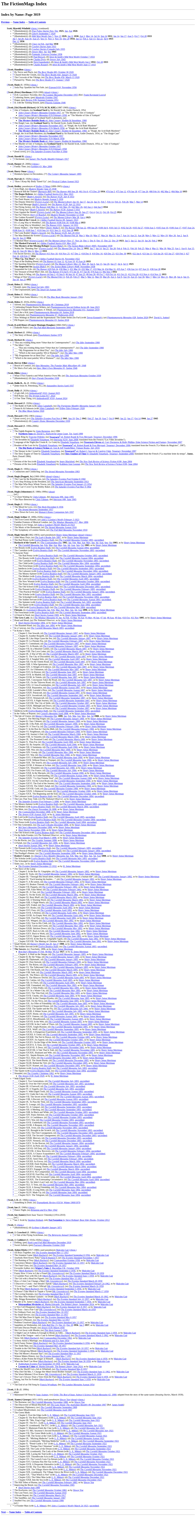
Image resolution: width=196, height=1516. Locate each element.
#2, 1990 (84, 1394)
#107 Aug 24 (188, 228)
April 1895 (72, 579)
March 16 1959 (86, 1286)
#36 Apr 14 (132, 269)
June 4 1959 (91, 1358)
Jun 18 (16, 279)
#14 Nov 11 (155, 274)
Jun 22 (100, 39)
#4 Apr (81, 617)
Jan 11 (70, 36)
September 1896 (57, 853)
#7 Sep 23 (80, 274)
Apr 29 (23, 251)
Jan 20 (41, 944)
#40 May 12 (47, 207)
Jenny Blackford (67, 461)
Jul (45, 51)
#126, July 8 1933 (60, 196)
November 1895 (65, 1047)
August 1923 (65, 181)
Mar (79, 542)
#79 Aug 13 (96, 272)
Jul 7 (15, 39)
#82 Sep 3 (107, 272)
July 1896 (42, 843)
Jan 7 (92, 248)
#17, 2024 (42, 396)
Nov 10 (58, 39)
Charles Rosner (40, 64)
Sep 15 (43, 39)
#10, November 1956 (63, 87)
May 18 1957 (49, 1346)
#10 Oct (126, 617)
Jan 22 (123, 418)
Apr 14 (126, 235)
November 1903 (62, 471)
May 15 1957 (65, 1278)
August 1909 (47, 615)
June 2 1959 (101, 1333)
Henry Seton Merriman (66, 535)
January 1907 (49, 1498)
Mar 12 (90, 277)
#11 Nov (135, 617)
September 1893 (75, 568)
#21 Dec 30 (121, 253)
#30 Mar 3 (64, 269)
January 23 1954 (71, 484)
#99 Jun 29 (92, 228)
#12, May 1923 (55, 194)
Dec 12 (16, 41)
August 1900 (67, 773)
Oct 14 (137, 418)
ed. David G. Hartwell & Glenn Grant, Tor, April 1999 (50, 434)
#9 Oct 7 (100, 274)
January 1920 (79, 406)
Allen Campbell (44, 406)
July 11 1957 (68, 1263)
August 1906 (47, 1500)
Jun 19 (98, 418)
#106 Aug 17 (175, 228)
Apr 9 (119, 277)
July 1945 (58, 59)
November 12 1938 (67, 215)
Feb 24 (69, 235)
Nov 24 (78, 240)
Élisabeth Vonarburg (40, 439)
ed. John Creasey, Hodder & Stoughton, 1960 (52, 120)
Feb (74, 542)
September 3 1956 (75, 1351)
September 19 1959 (39, 1364)
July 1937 (56, 512)
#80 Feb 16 (154, 191)
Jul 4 (120, 264)
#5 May (88, 617)
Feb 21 (118, 202)
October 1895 (73, 1037)
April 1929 (31, 1076)
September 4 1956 (56, 1270)
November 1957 (40, 125)
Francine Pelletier (36, 437)
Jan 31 (97, 202)
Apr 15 (191, 248)
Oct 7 (136, 36)
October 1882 (49, 1490)
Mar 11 (155, 248)
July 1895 (69, 1006)
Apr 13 (92, 39)
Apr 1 (177, 248)
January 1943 (65, 297)
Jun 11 (186, 277)
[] (7, 69)
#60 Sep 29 (67, 191)
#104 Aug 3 (149, 228)
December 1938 (45, 378)
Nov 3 (51, 39)
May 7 (149, 277)
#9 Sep (118, 617)
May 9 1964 (73, 487)
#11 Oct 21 (122, 274)
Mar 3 (82, 235)
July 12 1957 (73, 1299)
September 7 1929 (43, 33)
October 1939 (83, 375)
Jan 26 (148, 240)
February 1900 (61, 726)
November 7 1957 (80, 1258)
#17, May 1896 (70, 522)
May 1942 (44, 1210)
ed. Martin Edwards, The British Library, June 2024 (50, 1366)
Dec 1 (86, 240)
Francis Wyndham (48, 1384)
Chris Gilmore (39, 497)
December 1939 (51, 421)
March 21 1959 (84, 1374)
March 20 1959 (85, 1281)
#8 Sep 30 (90, 274)
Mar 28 (66, 217)
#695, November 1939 (90, 246)
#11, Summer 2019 (78, 310)
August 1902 (30, 845)
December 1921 (110, 1472)
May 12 (155, 235)
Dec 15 (99, 240)
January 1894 (87, 592)
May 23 (68, 264)
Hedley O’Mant (43, 186)
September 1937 (35, 509)
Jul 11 (125, 264)
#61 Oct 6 (83, 191)
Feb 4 (119, 248)
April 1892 (56, 907)
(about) (47, 92)
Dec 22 (107, 240)
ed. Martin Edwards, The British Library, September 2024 (56, 1304)
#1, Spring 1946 (57, 368)
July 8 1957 (71, 1307)
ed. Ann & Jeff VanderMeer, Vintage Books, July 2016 (59, 448)
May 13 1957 (51, 1314)
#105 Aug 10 (162, 228)
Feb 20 (69, 277)
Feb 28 (125, 202)
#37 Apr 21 (144, 269)
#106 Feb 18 (57, 222)
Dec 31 (80, 248)
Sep (49, 51)
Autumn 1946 (55, 102)
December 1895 (58, 1058)
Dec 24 (67, 248)
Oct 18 (106, 212)
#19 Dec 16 (97, 253)
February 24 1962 (91, 1283)
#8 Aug (110, 617)
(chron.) (34, 28)
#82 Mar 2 (165, 191)
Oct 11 (99, 212)
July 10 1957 (72, 1348)
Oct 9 (111, 418)
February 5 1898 (38, 801)
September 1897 (65, 695)
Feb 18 (133, 248)
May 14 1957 (53, 1320)
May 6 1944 (49, 151)
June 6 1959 (92, 1377)
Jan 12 (79, 39)
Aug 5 (130, 36)
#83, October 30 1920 (56, 72)
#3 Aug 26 (81, 261)
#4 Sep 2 (45, 274)
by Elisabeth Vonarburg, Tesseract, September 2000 (99, 453)
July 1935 (48, 49)
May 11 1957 (64, 1353)
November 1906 (31, 830)
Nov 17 (61, 240)
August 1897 (63, 687)
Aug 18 (28, 39)
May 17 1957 (52, 1252)
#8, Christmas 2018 (47, 304)
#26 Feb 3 (180, 253)
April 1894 (74, 584)
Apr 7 (119, 235)
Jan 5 (127, 240)
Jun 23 (23, 238)
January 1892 (72, 871)
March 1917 (49, 1495)
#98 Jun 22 (75, 228)
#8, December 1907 (78, 1405)
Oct (110, 542)
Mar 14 (139, 202)
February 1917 (49, 159)
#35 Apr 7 (121, 269)
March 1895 (61, 970)
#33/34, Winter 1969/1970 (58, 1202)
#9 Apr (56, 951)
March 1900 (64, 734)
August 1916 (61, 527)
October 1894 (82, 581)
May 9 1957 (54, 1294)
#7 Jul (103, 617)
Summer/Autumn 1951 (42, 100)
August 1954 (78, 1384)
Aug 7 (105, 418)
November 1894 (80, 597)
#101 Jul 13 (114, 228)
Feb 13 (56, 277)
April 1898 (54, 713)
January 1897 (61, 633)
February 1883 (59, 1482)
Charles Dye (39, 59)
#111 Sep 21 (55, 230)
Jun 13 (99, 264)
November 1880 (49, 1402)
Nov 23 (57, 36)
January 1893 (84, 573)
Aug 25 (35, 39)
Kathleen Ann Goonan (70, 464)
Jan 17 (83, 202)
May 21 (164, 277)
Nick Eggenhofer (41, 62)
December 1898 (34, 812)
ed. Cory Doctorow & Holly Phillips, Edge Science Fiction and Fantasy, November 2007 (133, 442)
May (37, 51)
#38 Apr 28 (155, 269)
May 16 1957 (49, 1265)
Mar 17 (96, 235)
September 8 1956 (71, 1255)
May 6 (31, 251)
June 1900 (66, 757)
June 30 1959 (74, 1361)
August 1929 (32, 814)
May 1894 (73, 563)
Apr (70, 31)
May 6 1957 (61, 1317)
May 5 (148, 235)
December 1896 (52, 825)
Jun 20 (106, 264)
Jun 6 (92, 264)
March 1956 (53, 1327)
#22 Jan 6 (136, 253)
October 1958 (47, 54)
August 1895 (60, 1016)
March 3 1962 (91, 1335)
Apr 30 (141, 277)
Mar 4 (148, 248)
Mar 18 (163, 248)
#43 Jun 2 (88, 207)
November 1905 (56, 1485)
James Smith (117, 1405)
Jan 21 (106, 248)
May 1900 (74, 353)
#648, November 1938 (73, 266)
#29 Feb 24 (47, 269)
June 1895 (58, 995)
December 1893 (81, 586)
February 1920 (72, 408)
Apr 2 (82, 36)
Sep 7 (42, 36)
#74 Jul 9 (58, 272)
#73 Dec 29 (94, 191)
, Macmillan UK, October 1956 (57, 1268)
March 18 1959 (78, 1309)
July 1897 (48, 537)
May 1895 (60, 985)
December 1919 (49, 1242)
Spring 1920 (31, 411)
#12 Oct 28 (133, 274)
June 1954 (56, 1340)
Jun (93, 542)
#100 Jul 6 (103, 228)
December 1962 (58, 1338)
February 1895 (77, 589)
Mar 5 (83, 277)
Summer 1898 (44, 840)
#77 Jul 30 (85, 272)
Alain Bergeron (43, 431)
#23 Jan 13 (147, 253)
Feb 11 (126, 248)
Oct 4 (92, 212)
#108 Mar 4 (75, 222)
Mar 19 (98, 277)
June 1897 (60, 672)
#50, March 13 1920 (62, 77)
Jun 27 (113, 264)
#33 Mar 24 (98, 269)
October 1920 (49, 1245)
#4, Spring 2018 (54, 312)
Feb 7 (103, 202)
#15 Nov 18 (46, 253)
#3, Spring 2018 (49, 320)
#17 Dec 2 (75, 253)
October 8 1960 (66, 479)
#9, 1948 (61, 365)
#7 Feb (31, 951)
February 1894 (72, 1151)
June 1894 (74, 605)
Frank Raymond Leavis (94, 95)
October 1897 (72, 703)
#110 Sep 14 (42, 230)
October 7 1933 (72, 57)
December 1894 (79, 571)
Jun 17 (123, 36)
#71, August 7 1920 (53, 80)
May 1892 (57, 920)
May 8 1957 (72, 1369)
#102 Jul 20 (126, 228)
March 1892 (61, 894)
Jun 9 (185, 235)
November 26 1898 (42, 809)
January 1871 (47, 1227)
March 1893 (47, 628)
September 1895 (69, 1027)
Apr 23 (134, 277)
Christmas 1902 (40, 1073)
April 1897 (70, 656)
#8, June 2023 (75, 307)
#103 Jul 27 (138, 228)
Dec (56, 31)
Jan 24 (90, 202)
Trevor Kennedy (94, 317)
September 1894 (81, 566)
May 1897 (67, 664)
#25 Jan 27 (169, 253)
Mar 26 (106, 277)
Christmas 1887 (65, 1235)
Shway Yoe (65, 1399)
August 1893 (83, 599)
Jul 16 (97, 36)
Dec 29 (66, 39)
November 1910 (68, 530)
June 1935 (44, 46)
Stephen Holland (35, 1220)
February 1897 (65, 641)
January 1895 (64, 174)
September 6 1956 (71, 1343)
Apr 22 (16, 251)
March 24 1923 (56, 525)
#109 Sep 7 (31, 230)
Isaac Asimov (42, 1394)
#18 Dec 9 (86, 253)
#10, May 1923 (58, 243)
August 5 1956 (55, 1330)
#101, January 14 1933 (62, 225)
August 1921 (85, 1433)
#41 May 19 (64, 207)
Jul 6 (106, 39)
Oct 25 (113, 212)
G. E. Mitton (53, 1415)
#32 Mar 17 (86, 269)
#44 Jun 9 (98, 207)
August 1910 (49, 1493)
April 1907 (56, 1410)
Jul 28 (21, 39)
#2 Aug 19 (70, 261)
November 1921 (92, 1461)
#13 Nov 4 (144, 274)
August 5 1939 (48, 199)
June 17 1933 (74, 64)
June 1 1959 (78, 1276)
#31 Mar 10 (75, 269)
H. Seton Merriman (61, 814)
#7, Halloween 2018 (51, 315)
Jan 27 (150, 418)
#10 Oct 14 (111, 274)
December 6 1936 (50, 507)
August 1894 (72, 548)
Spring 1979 (50, 335)
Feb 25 (141, 248)
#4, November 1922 (60, 259)
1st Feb (38, 44)
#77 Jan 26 (143, 191)
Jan (66, 31)
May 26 (172, 235)
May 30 (85, 264)
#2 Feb (66, 617)
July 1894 (46, 625)
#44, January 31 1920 (59, 74)
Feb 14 (110, 202)
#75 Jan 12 (121, 191)
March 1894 (76, 576)
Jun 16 (16, 238)
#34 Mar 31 (110, 269)
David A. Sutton (161, 317)
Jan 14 (116, 36)
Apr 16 (126, 277)
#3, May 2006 (41, 166)
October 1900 (61, 788)
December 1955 (60, 95)
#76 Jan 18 (132, 191)
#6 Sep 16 (70, 274)
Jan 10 (66, 202)
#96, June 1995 (62, 497)
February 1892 (61, 882)
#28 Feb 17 (25, 256)
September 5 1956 (62, 1289)
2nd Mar (49, 44)
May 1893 (75, 594)
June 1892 (64, 931)
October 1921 (103, 1451)
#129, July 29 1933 (65, 233)
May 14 (89, 36)
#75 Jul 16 (74, 272)
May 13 (38, 251)
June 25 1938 (42, 189)
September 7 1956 (72, 1302)
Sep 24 (104, 36)
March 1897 (70, 649)
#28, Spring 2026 (127, 317)
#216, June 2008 (66, 439)
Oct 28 (143, 36)
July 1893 (75, 602)
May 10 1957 (52, 1312)
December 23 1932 (37, 866)
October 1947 (46, 97)
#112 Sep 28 (67, 230)
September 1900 (88, 342)
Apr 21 (133, 235)
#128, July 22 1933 (66, 204)
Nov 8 (46, 418)
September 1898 (52, 327)
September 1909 (59, 1407)
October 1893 (76, 540)
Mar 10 (89, 235)
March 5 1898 (37, 838)
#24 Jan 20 (158, 253)
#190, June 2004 (105, 461)
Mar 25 (170, 248)
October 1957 (39, 112)
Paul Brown (38, 57)
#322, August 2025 (44, 393)
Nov (43, 31)
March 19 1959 (86, 1273)
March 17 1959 (91, 1291)
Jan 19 (141, 240)
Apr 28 (141, 235)
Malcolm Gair (62, 1250)
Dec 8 (92, 240)
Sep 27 (85, 212)
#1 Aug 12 (53, 261)
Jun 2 (179, 235)
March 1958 (41, 128)
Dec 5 (78, 418)
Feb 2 (85, 39)
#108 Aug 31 (19, 230)
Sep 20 (68, 212)
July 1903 (38, 287)
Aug (101, 542)
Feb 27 (76, 277)
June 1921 (79, 1415)
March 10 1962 (90, 1296)
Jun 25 (23, 279)
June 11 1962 (93, 1371)
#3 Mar (73, 617)
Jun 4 (179, 277)
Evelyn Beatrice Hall (43, 540)
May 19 (164, 235)
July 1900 (64, 350)
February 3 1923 (60, 519)
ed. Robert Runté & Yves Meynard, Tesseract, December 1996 (83, 437)
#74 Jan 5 (110, 191)
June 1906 (29, 1487)
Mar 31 (112, 235)
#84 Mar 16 (176, 191)
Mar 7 (132, 202)
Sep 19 (71, 418)
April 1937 (60, 385)
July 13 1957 (68, 1322)
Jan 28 (113, 248)
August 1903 (48, 289)
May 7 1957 (56, 1356)
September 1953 (70, 481)
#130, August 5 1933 (65, 209)
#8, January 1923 (59, 220)
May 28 (172, 277)
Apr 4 (82, 217)
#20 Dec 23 (109, 253)
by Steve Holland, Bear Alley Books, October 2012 (79, 1220)
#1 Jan (48, 617)
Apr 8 (184, 248)
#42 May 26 (77, 207)
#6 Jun (96, 617)
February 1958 (42, 115)
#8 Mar (48, 951)
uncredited (99, 540)
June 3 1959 (75, 1379)
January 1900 (67, 718)
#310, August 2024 (51, 398)
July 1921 (87, 1425)
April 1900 (57, 742)
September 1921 (101, 1441)
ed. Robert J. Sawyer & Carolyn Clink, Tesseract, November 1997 (100, 451)
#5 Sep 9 (60, 274)
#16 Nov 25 (64, 253)
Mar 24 (104, 235)
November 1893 (76, 550)
